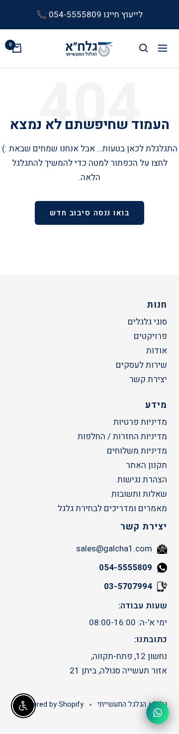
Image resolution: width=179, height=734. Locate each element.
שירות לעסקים (141, 365)
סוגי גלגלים (147, 322)
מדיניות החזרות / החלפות (122, 436)
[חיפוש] (143, 48)
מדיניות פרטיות (140, 422)
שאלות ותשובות (139, 494)
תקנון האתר (146, 465)
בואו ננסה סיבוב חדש (90, 212)
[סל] (17, 48)
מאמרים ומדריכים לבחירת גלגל (112, 508)
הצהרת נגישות (142, 479)
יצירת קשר (148, 379)
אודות (156, 350)
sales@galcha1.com (114, 548)
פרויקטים (150, 336)
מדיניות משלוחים (137, 451)
